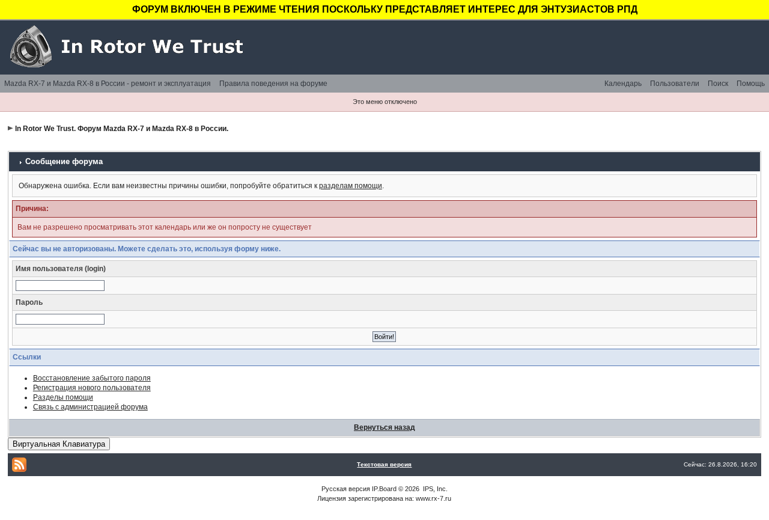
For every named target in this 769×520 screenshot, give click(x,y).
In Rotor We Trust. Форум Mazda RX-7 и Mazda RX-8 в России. (121, 128)
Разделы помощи (63, 397)
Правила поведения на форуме (273, 83)
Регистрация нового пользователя (92, 388)
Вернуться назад (384, 427)
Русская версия (345, 488)
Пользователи (674, 83)
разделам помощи (350, 186)
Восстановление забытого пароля (92, 378)
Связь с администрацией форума (90, 407)
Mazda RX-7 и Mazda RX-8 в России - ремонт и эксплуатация (107, 83)
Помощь (751, 83)
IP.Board (384, 488)
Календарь (623, 83)
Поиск (718, 83)
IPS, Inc (434, 488)
